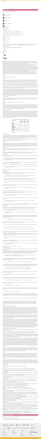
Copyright (4, 435)
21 (36, 315)
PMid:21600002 (36, 405)
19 (29, 313)
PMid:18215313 (15, 381)
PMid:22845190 (27, 411)
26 (17, 336)
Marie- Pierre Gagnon (7, 23)
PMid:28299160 (24, 396)
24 (24, 323)
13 (9, 140)
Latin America (22, 435)
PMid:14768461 (4, 389)
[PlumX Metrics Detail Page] (5, 55)
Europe (22, 434)
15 (8, 144)
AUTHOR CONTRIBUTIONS (6, 46)
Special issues (13, 433)
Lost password (31, 435)
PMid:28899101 (20, 394)
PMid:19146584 (33, 368)
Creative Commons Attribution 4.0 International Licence (15, 47)
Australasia (22, 433)
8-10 (23, 90)
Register (31, 434)
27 (19, 334)
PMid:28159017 (6, 371)
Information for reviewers (5, 434)
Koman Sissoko (6, 20)
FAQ (3, 433)
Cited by (4, 50)
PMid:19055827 (18, 398)
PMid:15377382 (33, 379)
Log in (31, 433)
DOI (30, 368)
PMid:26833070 (20, 403)
